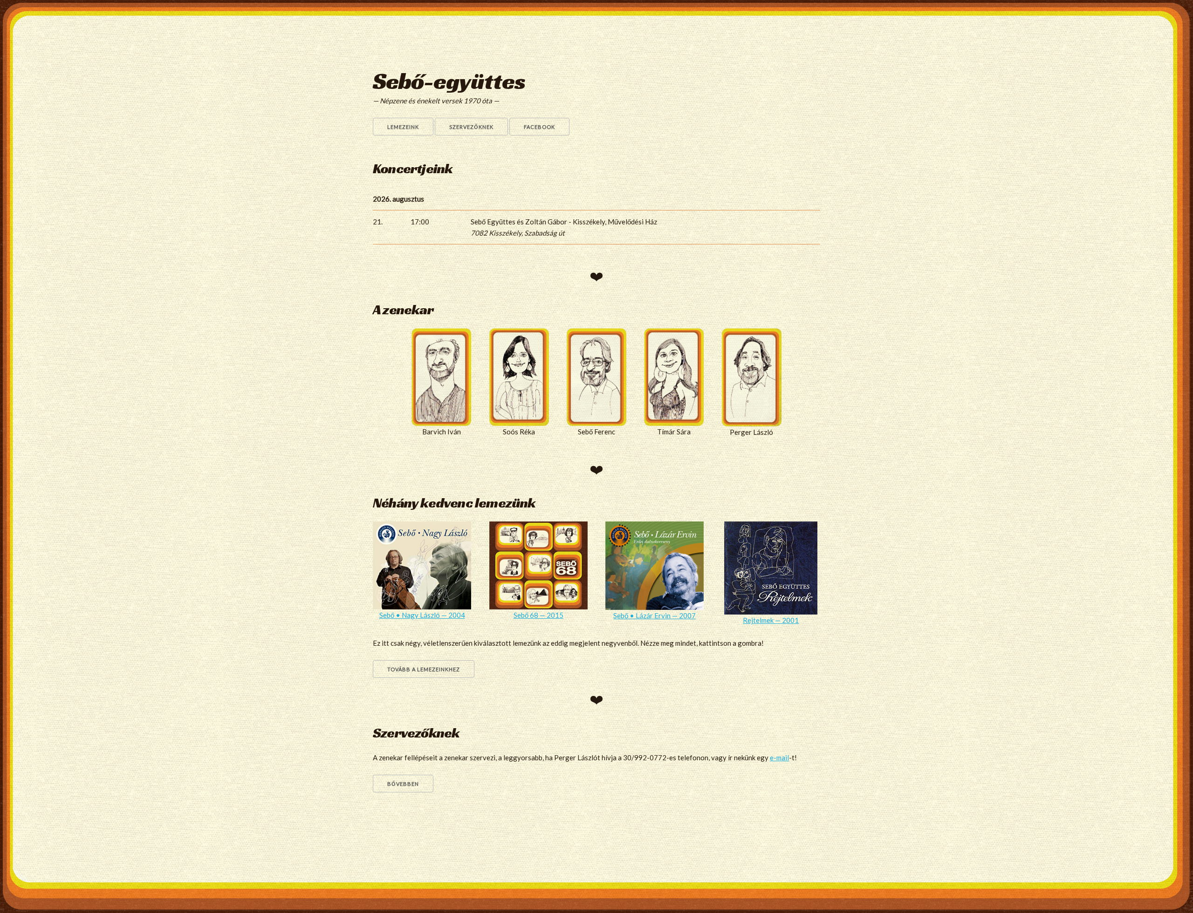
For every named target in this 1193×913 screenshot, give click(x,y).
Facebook (539, 127)
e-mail (779, 757)
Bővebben (403, 784)
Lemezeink (403, 127)
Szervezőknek (471, 127)
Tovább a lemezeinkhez (423, 669)
